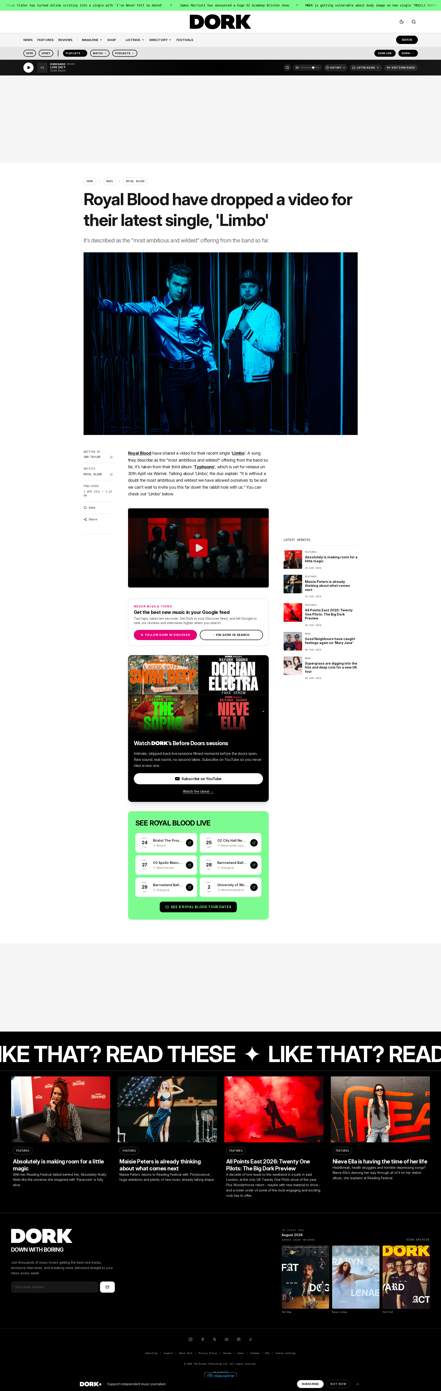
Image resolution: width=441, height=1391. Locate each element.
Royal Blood (93, 474)
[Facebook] (202, 1339)
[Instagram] (190, 1339)
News (109, 181)
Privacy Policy (207, 1353)
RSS (267, 1353)
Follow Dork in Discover (165, 635)
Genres (227, 1353)
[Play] (28, 68)
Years (240, 1353)
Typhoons (204, 466)
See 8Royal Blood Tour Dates (201, 907)
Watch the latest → (198, 791)
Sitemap (255, 1353)
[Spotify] (239, 1339)
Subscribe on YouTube (201, 778)
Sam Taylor (92, 457)
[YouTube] (227, 1339)
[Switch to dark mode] (401, 22)
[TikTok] (251, 1339)
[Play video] (198, 548)
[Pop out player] (287, 67)
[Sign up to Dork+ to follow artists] (111, 457)
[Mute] (297, 67)
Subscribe (310, 1384)
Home (90, 181)
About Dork (185, 1353)
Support (168, 1353)
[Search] (414, 22)
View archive (418, 1239)
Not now (338, 1384)
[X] (215, 1339)
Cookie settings (285, 1353)
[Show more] (357, 1384)
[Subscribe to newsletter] (107, 1287)
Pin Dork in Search (231, 635)
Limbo (238, 453)
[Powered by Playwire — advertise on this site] (220, 1375)
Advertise (151, 1353)
